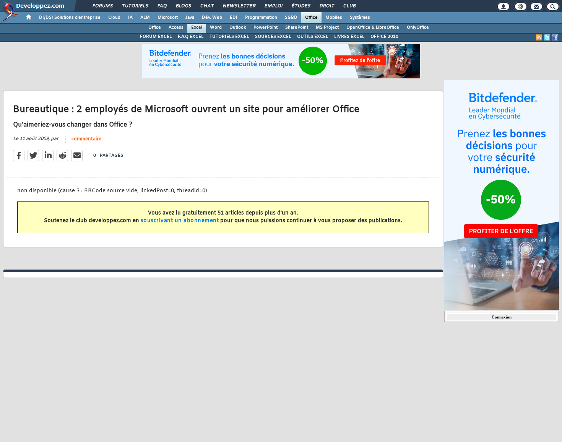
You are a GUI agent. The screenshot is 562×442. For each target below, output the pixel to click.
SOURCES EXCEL (273, 36)
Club (349, 6)
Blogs (183, 6)
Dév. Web (212, 17)
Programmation (261, 17)
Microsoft (168, 17)
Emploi (273, 6)
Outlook (237, 27)
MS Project (327, 27)
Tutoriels (135, 6)
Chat (206, 6)
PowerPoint (265, 27)
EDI (233, 17)
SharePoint (296, 27)
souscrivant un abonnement (180, 220)
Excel (196, 27)
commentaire (86, 139)
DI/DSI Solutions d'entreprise (70, 17)
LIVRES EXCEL (349, 36)
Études (301, 6)
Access (176, 27)
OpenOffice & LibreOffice (372, 27)
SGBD (291, 17)
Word (216, 27)
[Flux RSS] (539, 37)
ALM (145, 17)
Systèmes (360, 17)
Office (311, 17)
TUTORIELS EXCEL (229, 36)
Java (189, 17)
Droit (326, 6)
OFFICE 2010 (384, 36)
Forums (102, 6)
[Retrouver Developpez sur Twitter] (547, 37)
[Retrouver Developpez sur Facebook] (555, 37)
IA (130, 17)
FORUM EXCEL (156, 36)
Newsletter (239, 6)
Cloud (114, 17)
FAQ (161, 6)
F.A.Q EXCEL (190, 36)
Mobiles (333, 17)
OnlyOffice (418, 27)
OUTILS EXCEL (312, 36)
